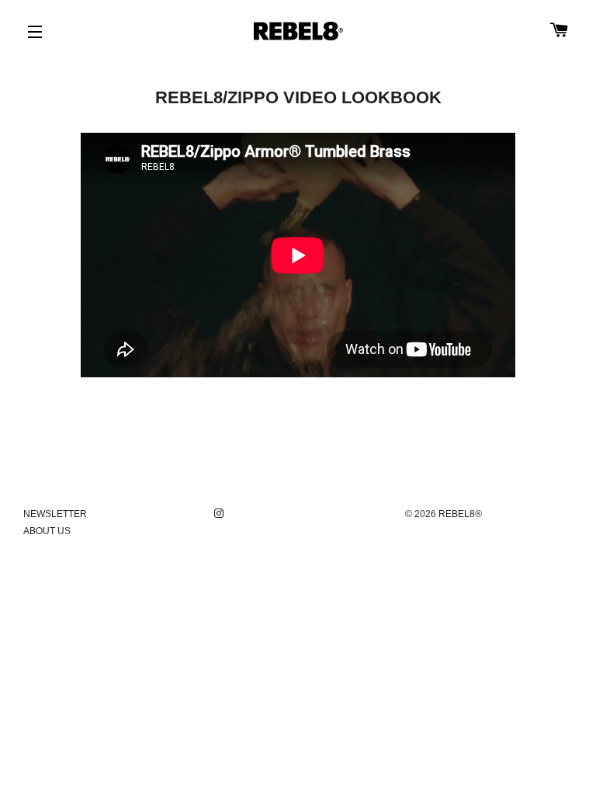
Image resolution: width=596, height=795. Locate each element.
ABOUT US (47, 531)
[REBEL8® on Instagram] (220, 514)
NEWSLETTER (55, 514)
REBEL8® (460, 514)
